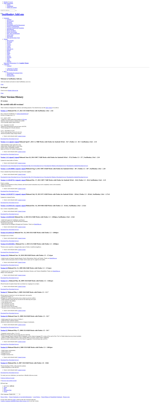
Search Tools (10, 35)
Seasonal (9, 57)
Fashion (9, 47)
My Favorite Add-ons (12, 70)
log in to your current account (9, 380)
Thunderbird (10, 6)
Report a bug (66, 397)
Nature (8, 53)
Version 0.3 (4, 363)
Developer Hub (11, 75)
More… (6, 71)
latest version (49, 107)
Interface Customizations (13, 26)
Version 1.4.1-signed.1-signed (10, 157)
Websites (9, 61)
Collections (6, 64)
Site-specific (10, 36)
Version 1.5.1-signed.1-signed (10, 142)
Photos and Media (11, 30)
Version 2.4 (4, 111)
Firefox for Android (12, 7)
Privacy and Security (12, 32)
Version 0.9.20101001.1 (8, 244)
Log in (11, 2)
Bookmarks (10, 23)
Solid (8, 59)
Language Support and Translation (15, 28)
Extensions (6, 18)
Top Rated (9, 22)
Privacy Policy (4, 397)
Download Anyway (14, 138)
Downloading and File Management (16, 25)
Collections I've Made (12, 68)
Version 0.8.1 (5, 255)
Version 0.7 (4, 292)
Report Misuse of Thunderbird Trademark (51, 397)
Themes (6, 39)
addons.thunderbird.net (22, 113)
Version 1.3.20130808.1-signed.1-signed (13, 169)
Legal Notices (36, 397)
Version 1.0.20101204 (7, 217)
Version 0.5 (4, 330)
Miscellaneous (10, 29)
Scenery (9, 56)
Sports (8, 60)
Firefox (8, 4)
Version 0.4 (4, 347)
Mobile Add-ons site (13, 90)
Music (8, 51)
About (5, 387)
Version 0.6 (4, 316)
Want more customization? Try (16, 63)
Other (8, 54)
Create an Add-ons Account (7, 378)
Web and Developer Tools (13, 37)
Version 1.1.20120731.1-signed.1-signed (13, 180)
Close (2, 84)
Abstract (9, 44)
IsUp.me (24, 119)
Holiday (9, 50)
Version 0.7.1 (5, 281)
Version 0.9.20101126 (7, 232)
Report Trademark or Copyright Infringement (20, 397)
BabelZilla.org (37, 224)
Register (6, 2)
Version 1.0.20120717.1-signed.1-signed (13, 194)
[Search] (16, 10)
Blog (5, 388)
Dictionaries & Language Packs (14, 73)
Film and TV (10, 49)
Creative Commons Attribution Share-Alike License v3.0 (15, 401)
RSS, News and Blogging (13, 33)
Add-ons (19, 14)
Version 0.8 (4, 268)
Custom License (22, 136)
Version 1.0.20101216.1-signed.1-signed (13, 205)
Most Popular (10, 21)
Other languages (5, 394)
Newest (8, 43)
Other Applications (8, 3)
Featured (9, 19)
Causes (8, 46)
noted (14, 399)
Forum (5, 391)
